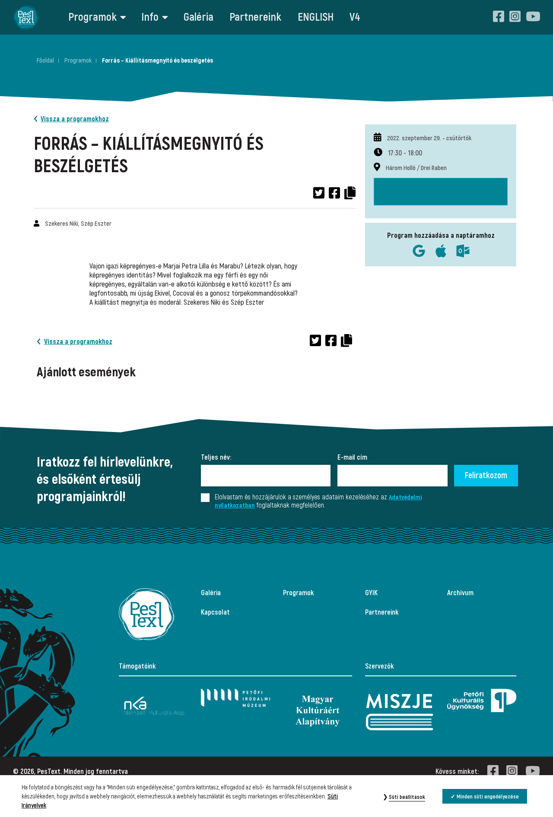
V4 (355, 17)
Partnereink (255, 17)
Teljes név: (216, 457)
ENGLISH (316, 17)
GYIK (371, 592)
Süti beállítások (407, 797)
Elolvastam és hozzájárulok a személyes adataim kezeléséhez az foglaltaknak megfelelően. (318, 501)
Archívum (460, 592)
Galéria (198, 17)
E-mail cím (352, 457)
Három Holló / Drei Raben (416, 168)
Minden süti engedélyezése (488, 796)
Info (150, 17)
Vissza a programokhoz (75, 118)
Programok (92, 17)
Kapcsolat (215, 612)
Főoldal (45, 61)
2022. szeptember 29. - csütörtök (429, 138)
